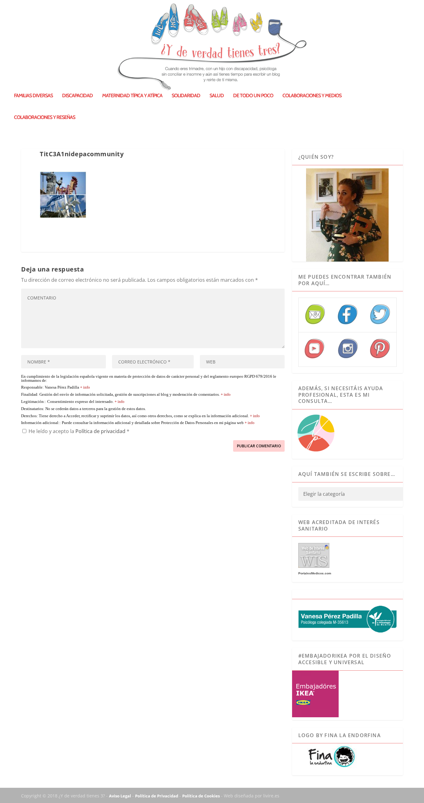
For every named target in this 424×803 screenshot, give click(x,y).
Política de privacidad (101, 431)
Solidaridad (186, 95)
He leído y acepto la (79, 431)
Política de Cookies (201, 796)
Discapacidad (77, 95)
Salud (217, 95)
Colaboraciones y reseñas (44, 117)
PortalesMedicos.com (314, 573)
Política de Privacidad (156, 796)
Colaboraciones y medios (311, 95)
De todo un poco (253, 95)
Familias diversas (33, 95)
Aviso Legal (120, 796)
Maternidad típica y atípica (132, 95)
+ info (85, 387)
